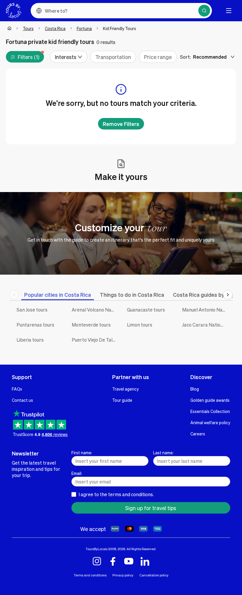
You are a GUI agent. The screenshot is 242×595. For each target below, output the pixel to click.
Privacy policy (122, 575)
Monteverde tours (91, 325)
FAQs (17, 388)
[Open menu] (228, 10)
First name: (81, 452)
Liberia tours (30, 340)
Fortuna (84, 28)
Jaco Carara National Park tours (205, 325)
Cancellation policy (154, 575)
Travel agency (125, 388)
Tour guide (122, 400)
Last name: (163, 452)
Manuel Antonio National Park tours (205, 309)
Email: (76, 473)
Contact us (22, 400)
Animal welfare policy (210, 422)
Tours (28, 28)
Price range (158, 56)
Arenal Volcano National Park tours (95, 309)
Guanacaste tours (146, 309)
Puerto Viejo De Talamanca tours (95, 340)
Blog (194, 388)
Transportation (113, 56)
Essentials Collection (210, 411)
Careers (197, 433)
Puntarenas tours (35, 325)
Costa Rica (55, 28)
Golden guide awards (210, 400)
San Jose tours (32, 309)
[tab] (57, 294)
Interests (65, 56)
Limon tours (139, 325)
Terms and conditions (90, 575)
